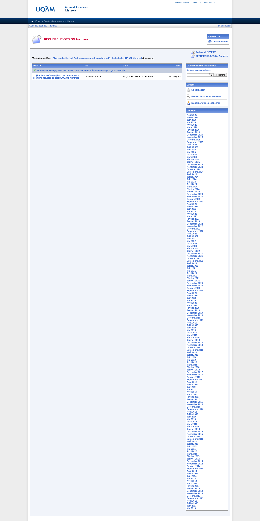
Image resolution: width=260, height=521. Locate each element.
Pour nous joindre (207, 2)
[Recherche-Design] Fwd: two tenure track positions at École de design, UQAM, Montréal (97, 58)
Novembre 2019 (195, 315)
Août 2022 (192, 233)
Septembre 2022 (195, 231)
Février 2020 (193, 308)
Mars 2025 (192, 157)
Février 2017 (193, 397)
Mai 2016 (191, 419)
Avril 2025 (192, 154)
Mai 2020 (191, 300)
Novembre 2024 (195, 167)
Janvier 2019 (193, 340)
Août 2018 (192, 352)
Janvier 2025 (193, 162)
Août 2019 (192, 323)
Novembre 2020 (195, 285)
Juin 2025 (192, 149)
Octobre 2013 (193, 496)
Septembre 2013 (195, 498)
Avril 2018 (192, 362)
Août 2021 (192, 263)
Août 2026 (192, 115)
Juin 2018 (192, 357)
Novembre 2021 (195, 256)
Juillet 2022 (192, 236)
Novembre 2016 (195, 404)
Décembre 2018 (195, 342)
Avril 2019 (192, 332)
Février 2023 (193, 219)
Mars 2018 (192, 365)
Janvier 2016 (193, 429)
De (86, 65)
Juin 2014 (192, 476)
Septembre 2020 (195, 290)
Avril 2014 (192, 481)
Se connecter (198, 90)
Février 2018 (193, 367)
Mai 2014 (191, 478)
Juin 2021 (192, 268)
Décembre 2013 (195, 491)
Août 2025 (192, 144)
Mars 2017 (192, 394)
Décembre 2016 (195, 402)
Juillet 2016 (192, 414)
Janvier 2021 (193, 280)
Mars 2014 (192, 483)
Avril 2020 (192, 303)
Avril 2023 (192, 214)
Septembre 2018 (195, 350)
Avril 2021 (192, 273)
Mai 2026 (191, 122)
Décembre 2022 (195, 224)
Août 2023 (192, 204)
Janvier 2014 (193, 488)
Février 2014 (193, 486)
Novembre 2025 (195, 137)
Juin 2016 (192, 417)
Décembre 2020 (195, 283)
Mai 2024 (191, 182)
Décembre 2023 (195, 194)
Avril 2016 (192, 421)
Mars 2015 (192, 454)
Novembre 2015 (195, 434)
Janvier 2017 (193, 399)
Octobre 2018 (193, 347)
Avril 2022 (192, 243)
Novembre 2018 (195, 345)
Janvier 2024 (193, 191)
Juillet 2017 (192, 384)
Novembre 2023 (195, 196)
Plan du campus (182, 2)
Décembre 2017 (195, 372)
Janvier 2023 (193, 221)
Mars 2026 (192, 127)
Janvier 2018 (193, 370)
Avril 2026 (192, 125)
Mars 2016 (192, 424)
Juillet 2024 (192, 177)
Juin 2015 (192, 446)
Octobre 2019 (193, 318)
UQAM (37, 21)
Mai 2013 (191, 508)
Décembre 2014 (195, 461)
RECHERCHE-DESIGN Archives (212, 56)
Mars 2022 (192, 246)
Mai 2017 (191, 389)
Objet (35, 65)
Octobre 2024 (193, 169)
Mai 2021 (191, 271)
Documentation (220, 41)
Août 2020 (192, 293)
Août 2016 (192, 412)
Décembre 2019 (195, 313)
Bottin (194, 2)
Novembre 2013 (195, 493)
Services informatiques (54, 21)
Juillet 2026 (192, 117)
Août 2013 (192, 501)
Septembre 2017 (195, 379)
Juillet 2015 (192, 444)
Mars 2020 (192, 305)
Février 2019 (193, 337)
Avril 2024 (192, 184)
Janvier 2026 (193, 132)
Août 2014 (192, 471)
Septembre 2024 (195, 172)
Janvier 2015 (193, 459)
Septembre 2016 (195, 409)
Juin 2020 (192, 298)
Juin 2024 (192, 179)
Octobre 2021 (193, 258)
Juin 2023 (192, 209)
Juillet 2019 (192, 325)
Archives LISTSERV (206, 52)
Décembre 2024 (195, 164)
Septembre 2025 (195, 142)
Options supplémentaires (198, 70)
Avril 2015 (192, 451)
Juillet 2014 (192, 473)
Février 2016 (193, 426)
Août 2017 (192, 382)
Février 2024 (193, 189)
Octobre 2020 (193, 288)
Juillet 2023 (192, 206)
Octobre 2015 (193, 436)
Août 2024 (192, 174)
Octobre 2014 (193, 466)
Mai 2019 (191, 330)
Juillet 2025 (192, 147)
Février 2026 (193, 130)
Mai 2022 (191, 241)
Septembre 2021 (195, 261)
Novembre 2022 (195, 226)
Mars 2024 (192, 187)
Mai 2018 (191, 360)
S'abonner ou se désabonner (205, 103)
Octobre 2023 (193, 199)
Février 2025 (193, 159)
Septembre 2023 (195, 201)
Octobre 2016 (193, 407)
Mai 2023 (191, 211)
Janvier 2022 (193, 251)
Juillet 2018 (192, 355)
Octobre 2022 (193, 229)
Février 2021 (193, 278)
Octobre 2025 (193, 140)
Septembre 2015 (195, 439)
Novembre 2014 (195, 464)
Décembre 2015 (195, 431)
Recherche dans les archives (201, 65)
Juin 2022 (192, 238)
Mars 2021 (192, 276)
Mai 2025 (191, 152)
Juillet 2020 (192, 295)
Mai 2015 (191, 449)
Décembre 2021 (195, 253)
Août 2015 (192, 441)
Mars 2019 (192, 335)
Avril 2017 (192, 392)
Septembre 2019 (195, 320)
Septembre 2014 (195, 468)
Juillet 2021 (192, 266)
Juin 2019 (192, 327)
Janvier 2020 (193, 310)
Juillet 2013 (192, 503)
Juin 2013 (192, 506)
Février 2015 (193, 456)
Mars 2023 (192, 216)
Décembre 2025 (195, 135)
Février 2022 (193, 248)
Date (125, 65)
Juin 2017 (192, 387)
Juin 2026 (192, 120)
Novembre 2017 (195, 374)
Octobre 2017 (193, 377)
